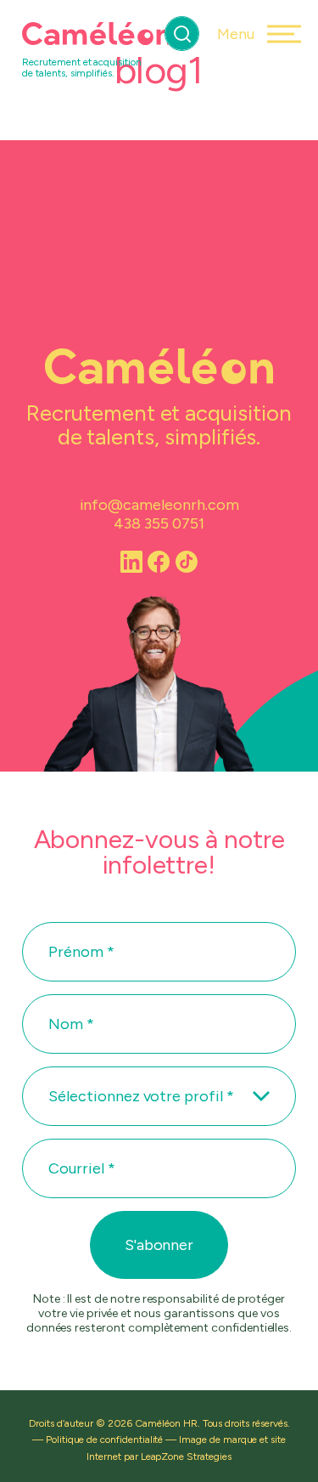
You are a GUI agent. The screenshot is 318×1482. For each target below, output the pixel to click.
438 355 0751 (159, 523)
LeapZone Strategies (186, 1456)
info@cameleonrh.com (159, 504)
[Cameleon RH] (96, 34)
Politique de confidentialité (105, 1439)
